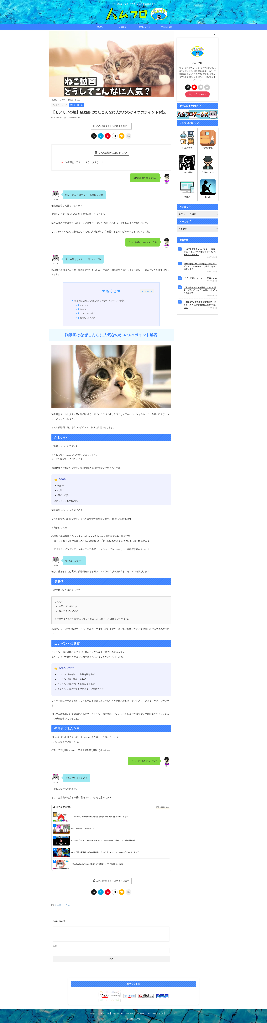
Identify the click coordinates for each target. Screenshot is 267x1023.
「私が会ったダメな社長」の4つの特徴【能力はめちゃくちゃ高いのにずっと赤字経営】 (200, 290)
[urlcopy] (128, 136)
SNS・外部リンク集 (155, 1013)
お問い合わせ (144, 27)
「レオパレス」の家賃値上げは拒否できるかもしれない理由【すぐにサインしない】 (100, 817)
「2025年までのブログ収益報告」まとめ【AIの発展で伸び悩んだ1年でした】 (200, 305)
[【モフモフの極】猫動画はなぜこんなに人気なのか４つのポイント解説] (101, 136)
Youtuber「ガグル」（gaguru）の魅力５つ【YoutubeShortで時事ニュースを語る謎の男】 (103, 840)
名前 (55, 945)
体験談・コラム (62, 905)
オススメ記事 (167, 27)
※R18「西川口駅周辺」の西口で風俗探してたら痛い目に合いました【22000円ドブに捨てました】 (105, 852)
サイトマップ (172, 1013)
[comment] (121, 136)
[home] (207, 87)
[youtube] (194, 87)
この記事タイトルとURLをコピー (112, 126)
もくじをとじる (147, 291)
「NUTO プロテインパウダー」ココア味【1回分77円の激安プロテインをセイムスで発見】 (200, 252)
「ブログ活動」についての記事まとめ (200, 278)
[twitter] (94, 136)
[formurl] (200, 87)
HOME (100, 27)
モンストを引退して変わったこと (82, 828)
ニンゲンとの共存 (88, 313)
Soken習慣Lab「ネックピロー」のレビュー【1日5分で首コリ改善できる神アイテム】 (200, 266)
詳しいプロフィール (197, 94)
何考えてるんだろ (88, 318)
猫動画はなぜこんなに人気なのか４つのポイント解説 (99, 300)
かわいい (84, 305)
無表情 (83, 309)
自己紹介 (122, 27)
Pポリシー (140, 1013)
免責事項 (129, 1013)
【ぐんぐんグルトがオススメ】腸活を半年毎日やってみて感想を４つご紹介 (97, 864)
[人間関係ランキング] (146, 996)
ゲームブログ (104, 1013)
